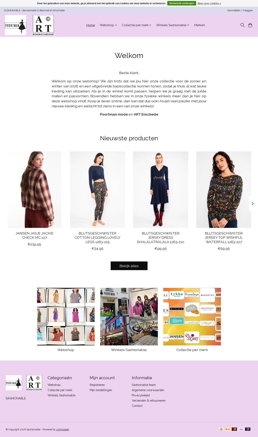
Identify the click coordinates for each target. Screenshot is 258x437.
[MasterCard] (234, 429)
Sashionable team (144, 384)
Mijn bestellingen (101, 390)
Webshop (65, 350)
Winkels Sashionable (129, 350)
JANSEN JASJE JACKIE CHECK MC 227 (34, 235)
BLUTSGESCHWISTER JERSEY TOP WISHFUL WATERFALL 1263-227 (224, 237)
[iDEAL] (227, 429)
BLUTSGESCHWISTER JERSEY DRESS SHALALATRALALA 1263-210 (160, 237)
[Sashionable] (29, 25)
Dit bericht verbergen (182, 3)
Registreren (97, 384)
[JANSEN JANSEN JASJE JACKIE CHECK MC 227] (34, 189)
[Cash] (221, 429)
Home (90, 25)
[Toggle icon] (242, 25)
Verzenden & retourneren (148, 400)
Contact (137, 405)
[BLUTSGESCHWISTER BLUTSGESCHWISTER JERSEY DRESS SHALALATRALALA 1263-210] (160, 189)
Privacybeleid (141, 395)
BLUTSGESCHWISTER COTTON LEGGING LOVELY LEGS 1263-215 (97, 237)
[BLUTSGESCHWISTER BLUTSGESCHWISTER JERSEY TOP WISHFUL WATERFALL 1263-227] (224, 189)
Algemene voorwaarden (148, 390)
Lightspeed (62, 429)
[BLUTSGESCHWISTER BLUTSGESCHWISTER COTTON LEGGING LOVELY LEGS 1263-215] (97, 189)
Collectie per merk (192, 350)
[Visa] (241, 429)
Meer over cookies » (209, 3)
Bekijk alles (129, 266)
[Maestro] (247, 429)
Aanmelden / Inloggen (240, 10)
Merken (199, 25)
